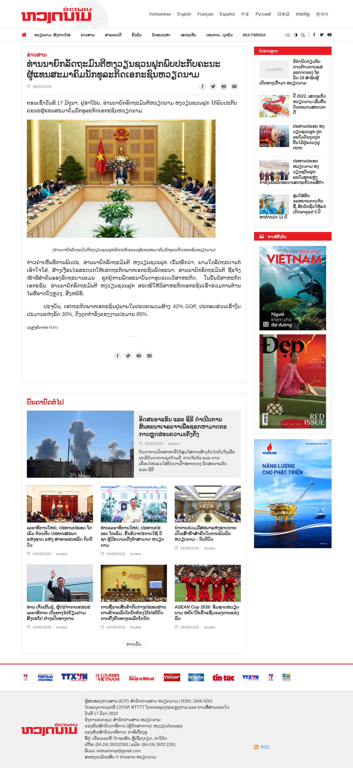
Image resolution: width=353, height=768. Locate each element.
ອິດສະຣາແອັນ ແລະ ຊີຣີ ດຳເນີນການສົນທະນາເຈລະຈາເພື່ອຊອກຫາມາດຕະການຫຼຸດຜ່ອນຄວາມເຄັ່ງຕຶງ (183, 426)
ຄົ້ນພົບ (137, 35)
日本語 (283, 14)
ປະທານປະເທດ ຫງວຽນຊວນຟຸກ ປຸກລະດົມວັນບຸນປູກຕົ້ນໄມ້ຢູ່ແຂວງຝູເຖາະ (309, 137)
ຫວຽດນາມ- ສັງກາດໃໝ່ (52, 35)
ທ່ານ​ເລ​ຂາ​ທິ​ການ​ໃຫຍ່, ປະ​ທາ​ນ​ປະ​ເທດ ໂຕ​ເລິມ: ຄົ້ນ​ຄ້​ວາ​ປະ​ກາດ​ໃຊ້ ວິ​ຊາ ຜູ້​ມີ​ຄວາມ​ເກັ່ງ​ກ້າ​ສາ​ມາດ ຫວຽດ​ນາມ (132, 536)
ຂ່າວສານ (88, 35)
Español (227, 14)
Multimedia (254, 35)
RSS (265, 747)
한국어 (322, 14)
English (184, 14)
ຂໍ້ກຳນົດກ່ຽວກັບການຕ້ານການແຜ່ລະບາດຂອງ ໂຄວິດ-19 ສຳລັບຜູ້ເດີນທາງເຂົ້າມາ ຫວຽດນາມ (291, 72)
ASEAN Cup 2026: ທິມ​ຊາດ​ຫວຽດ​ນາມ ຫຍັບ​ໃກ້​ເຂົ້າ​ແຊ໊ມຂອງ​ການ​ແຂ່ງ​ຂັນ (207, 613)
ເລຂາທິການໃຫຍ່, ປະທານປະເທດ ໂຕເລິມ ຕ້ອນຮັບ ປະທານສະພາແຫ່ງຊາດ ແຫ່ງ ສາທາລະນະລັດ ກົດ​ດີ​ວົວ (59, 536)
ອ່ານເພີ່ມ (133, 644)
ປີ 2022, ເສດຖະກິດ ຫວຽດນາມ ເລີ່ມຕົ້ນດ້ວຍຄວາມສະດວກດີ (309, 104)
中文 (245, 14)
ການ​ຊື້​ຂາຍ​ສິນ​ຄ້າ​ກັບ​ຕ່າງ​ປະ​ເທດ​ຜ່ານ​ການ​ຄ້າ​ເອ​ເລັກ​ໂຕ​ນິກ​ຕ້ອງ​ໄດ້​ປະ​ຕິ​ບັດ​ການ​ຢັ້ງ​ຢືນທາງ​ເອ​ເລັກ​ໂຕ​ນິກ (133, 613)
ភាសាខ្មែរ (303, 14)
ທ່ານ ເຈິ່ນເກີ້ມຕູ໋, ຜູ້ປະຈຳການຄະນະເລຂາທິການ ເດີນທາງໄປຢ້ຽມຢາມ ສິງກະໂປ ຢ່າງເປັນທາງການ (58, 613)
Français (205, 14)
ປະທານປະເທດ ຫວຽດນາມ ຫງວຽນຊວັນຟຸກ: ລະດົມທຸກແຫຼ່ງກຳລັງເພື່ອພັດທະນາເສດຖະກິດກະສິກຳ (291, 172)
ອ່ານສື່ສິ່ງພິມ (277, 237)
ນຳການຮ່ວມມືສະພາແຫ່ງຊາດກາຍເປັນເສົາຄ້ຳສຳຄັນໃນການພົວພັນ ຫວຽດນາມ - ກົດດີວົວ (205, 533)
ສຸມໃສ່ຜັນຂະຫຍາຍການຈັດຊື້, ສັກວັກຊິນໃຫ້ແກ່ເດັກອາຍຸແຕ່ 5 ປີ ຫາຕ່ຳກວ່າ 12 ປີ (292, 206)
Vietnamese (160, 14)
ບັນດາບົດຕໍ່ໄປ (45, 402)
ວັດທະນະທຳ (161, 35)
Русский (263, 14)
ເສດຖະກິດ (188, 35)
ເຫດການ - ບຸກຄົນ (219, 35)
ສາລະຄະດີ (113, 35)
